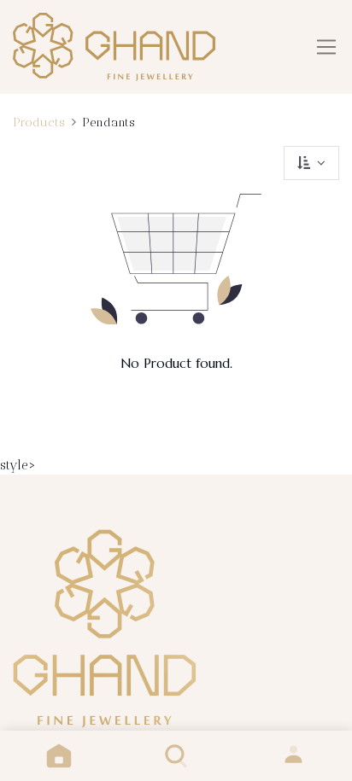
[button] (311, 163)
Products (39, 122)
